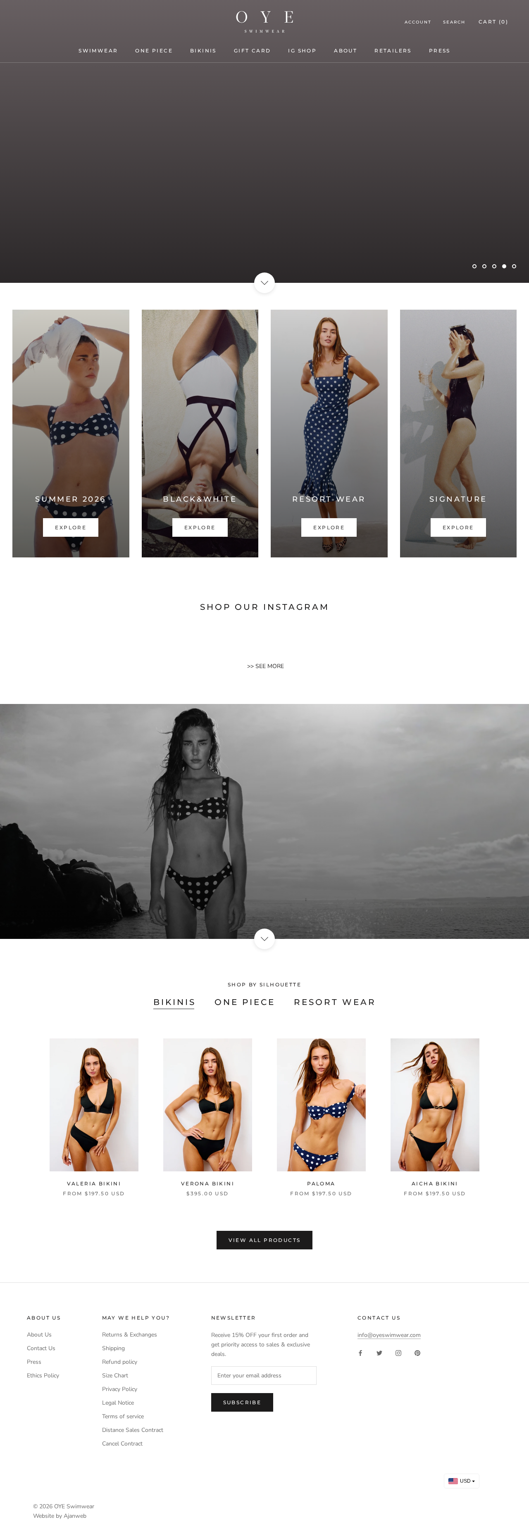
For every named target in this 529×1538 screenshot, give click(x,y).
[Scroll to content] (264, 283)
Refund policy (119, 1362)
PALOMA (321, 1183)
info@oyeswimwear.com (389, 1335)
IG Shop (302, 50)
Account (418, 22)
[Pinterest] (417, 1353)
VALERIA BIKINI (94, 1183)
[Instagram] (398, 1353)
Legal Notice (118, 1403)
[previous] (26, 1109)
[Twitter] (379, 1353)
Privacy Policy (119, 1389)
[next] (503, 1109)
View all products (265, 1240)
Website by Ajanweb (59, 1516)
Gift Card (252, 50)
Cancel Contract (122, 1444)
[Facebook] (360, 1353)
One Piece (154, 50)
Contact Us (41, 1348)
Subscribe (242, 1402)
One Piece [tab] (244, 1002)
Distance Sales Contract (132, 1430)
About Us (39, 1335)
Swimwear (98, 50)
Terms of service (123, 1416)
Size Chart (115, 1375)
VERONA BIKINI (207, 1183)
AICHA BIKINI (435, 1183)
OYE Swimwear (74, 1506)
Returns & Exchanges (129, 1335)
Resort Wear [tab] (335, 1002)
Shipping (113, 1348)
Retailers (393, 50)
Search (454, 22)
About (345, 50)
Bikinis (203, 50)
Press (439, 50)
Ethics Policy (43, 1375)
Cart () (493, 22)
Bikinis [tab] (174, 1002)
